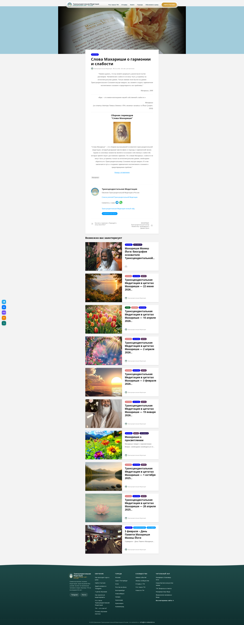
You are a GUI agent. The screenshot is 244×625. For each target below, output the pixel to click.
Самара (117, 597)
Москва (117, 577)
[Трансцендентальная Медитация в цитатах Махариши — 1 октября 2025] (103, 476)
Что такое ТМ (113, 5)
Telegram (74, 595)
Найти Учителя (169, 4)
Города (140, 5)
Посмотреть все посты (109, 213)
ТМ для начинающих (139, 527)
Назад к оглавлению (122, 172)
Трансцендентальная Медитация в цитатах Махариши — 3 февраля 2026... (140, 378)
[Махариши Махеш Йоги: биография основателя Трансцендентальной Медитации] (103, 256)
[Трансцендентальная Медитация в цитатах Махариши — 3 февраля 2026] (103, 382)
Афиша (128, 307)
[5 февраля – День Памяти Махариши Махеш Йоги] (103, 539)
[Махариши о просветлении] (103, 445)
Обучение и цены (152, 5)
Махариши (95, 54)
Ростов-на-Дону (120, 587)
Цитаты (144, 276)
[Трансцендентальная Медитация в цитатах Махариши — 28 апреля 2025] (103, 508)
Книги (132, 5)
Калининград (119, 606)
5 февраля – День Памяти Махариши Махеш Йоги (137, 534)
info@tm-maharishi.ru (147, 622)
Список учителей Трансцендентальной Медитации (119, 197)
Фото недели (151, 527)
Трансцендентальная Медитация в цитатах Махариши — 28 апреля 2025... (140, 504)
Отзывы (124, 5)
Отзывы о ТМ (140, 584)
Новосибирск (119, 593)
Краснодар (119, 600)
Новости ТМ (140, 590)
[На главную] (71, 576)
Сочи (117, 584)
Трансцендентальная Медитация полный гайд (118, 208)
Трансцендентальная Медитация (103, 68)
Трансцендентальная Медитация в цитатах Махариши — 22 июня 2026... (139, 284)
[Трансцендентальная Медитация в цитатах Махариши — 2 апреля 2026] (103, 350)
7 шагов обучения (101, 592)
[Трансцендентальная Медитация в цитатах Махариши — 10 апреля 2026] (103, 319)
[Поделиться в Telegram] (4, 302)
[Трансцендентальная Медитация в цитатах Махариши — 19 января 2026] (103, 413)
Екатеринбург (120, 590)
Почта (84, 595)
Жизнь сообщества (142, 580)
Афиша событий (141, 577)
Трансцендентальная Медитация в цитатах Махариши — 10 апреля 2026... (140, 316)
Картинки (128, 276)
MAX (4, 312)
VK (4, 307)
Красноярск (119, 603)
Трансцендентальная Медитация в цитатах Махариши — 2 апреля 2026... (139, 347)
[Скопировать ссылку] (4, 323)
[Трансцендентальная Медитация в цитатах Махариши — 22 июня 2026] (103, 288)
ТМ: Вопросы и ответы (164, 588)
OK (4, 317)
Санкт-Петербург (121, 580)
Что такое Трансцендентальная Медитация (102, 603)
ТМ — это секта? (101, 608)
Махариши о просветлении (134, 438)
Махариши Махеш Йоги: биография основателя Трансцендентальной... (140, 253)
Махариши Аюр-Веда (163, 592)
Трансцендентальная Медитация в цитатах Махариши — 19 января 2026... (140, 410)
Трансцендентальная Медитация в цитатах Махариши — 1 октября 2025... (140, 473)
